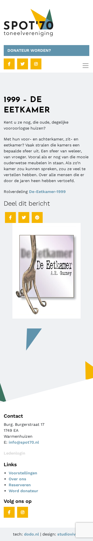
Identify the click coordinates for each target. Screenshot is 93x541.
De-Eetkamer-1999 (47, 191)
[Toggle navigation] (86, 66)
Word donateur (23, 490)
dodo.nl (31, 534)
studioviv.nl (68, 534)
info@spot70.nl (24, 442)
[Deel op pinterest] (37, 217)
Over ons (17, 479)
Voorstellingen (23, 473)
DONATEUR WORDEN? (29, 50)
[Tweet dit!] (23, 217)
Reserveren (20, 485)
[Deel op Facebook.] (10, 217)
